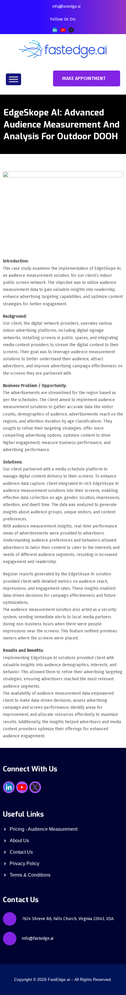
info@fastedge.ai (66, 6)
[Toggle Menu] (13, 79)
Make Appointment (83, 78)
